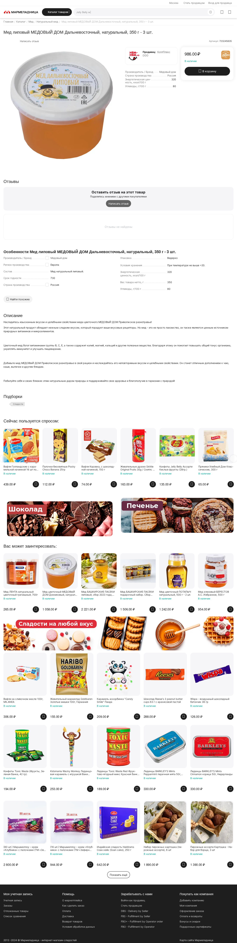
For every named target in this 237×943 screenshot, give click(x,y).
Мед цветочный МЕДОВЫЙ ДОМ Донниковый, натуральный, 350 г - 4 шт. (59, 593)
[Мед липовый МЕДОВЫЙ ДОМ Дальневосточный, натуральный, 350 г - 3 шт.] (61, 105)
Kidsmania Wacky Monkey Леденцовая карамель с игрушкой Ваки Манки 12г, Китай (71, 773)
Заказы (7, 905)
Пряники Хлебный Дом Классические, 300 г (215, 468)
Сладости (18, 404)
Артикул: (214, 41)
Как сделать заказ (73, 905)
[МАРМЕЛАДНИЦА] (20, 11)
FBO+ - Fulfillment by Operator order (142, 921)
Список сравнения (14, 916)
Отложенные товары (15, 910)
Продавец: (149, 51)
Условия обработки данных (78, 926)
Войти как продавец (133, 900)
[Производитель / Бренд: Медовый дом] (225, 54)
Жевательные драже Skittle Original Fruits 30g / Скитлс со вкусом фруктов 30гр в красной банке (138, 468)
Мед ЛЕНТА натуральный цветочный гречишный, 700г (20, 593)
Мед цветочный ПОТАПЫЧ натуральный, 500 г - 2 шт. (175, 593)
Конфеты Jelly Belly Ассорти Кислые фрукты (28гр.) (175, 468)
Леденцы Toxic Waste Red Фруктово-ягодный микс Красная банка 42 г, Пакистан (118, 773)
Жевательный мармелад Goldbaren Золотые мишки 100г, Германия (71, 700)
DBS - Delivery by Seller (134, 910)
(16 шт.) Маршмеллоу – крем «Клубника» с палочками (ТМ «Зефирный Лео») (71, 849)
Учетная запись (12, 900)
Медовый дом (59, 257)
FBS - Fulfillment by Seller (135, 916)
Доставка (68, 916)
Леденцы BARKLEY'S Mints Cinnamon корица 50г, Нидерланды (211, 773)
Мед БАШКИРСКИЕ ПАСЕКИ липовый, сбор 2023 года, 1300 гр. (98, 593)
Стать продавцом (194, 2)
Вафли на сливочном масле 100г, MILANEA (23, 700)
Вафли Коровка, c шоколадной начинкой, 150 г (97, 468)
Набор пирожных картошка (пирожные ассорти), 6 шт (163, 848)
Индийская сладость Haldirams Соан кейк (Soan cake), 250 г (115, 848)
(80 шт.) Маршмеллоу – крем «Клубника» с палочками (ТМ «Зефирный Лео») (24, 849)
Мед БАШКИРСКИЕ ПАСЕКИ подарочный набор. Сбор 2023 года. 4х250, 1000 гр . (137, 593)
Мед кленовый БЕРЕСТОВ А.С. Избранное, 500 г (213, 593)
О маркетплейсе (72, 900)
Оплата (66, 910)
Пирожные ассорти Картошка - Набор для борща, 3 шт (211, 848)
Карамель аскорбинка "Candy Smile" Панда (115, 700)
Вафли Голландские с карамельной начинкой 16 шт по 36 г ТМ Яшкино (20, 468)
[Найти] (210, 12)
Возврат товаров (72, 921)
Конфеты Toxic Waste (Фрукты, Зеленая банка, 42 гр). (24, 773)
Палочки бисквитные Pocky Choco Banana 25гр (58, 468)
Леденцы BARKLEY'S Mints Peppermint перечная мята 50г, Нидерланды (162, 773)
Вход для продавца (220, 2)
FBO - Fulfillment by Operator (138, 926)
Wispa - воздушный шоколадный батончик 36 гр (209, 700)
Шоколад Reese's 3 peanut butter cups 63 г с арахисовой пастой (163, 700)
